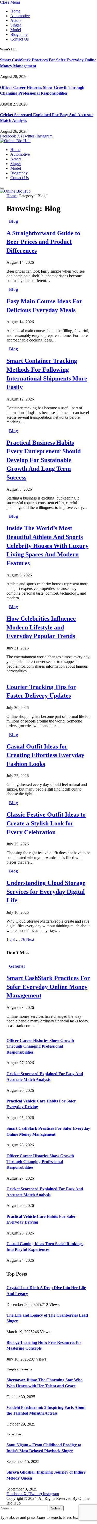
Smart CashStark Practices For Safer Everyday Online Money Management (48, 987)
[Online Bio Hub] (15, 141)
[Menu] (2, 188)
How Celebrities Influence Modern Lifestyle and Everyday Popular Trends (41, 627)
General (17, 966)
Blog (13, 221)
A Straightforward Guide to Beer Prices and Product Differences (43, 242)
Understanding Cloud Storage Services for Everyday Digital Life (45, 891)
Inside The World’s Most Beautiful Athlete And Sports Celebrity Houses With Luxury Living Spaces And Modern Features (47, 545)
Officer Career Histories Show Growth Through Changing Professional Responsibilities (40, 1046)
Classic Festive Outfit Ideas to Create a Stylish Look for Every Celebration (46, 823)
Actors (15, 20)
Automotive (20, 16)
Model (15, 30)
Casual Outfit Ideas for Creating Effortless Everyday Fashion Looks (45, 755)
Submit (56, 1508)
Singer (15, 25)
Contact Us (19, 39)
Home (15, 11)
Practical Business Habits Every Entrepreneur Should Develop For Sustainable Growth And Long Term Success (43, 460)
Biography (19, 34)
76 (23, 939)
